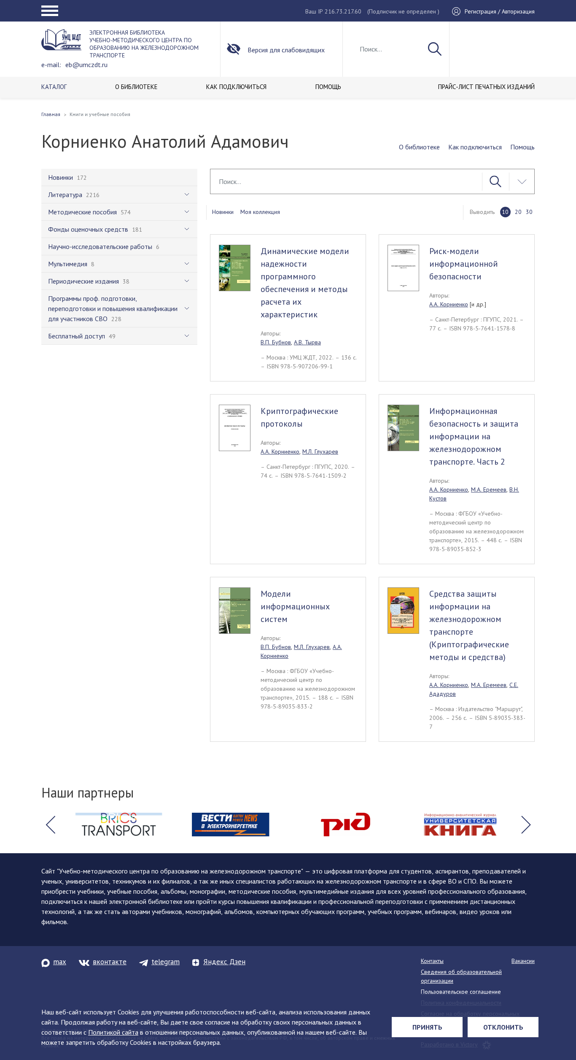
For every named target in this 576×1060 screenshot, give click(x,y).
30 (529, 212)
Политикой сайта (113, 1032)
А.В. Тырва (307, 342)
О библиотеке (419, 147)
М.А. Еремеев (488, 489)
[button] (50, 824)
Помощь (522, 147)
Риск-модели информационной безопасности (463, 264)
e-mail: (51, 64)
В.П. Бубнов (276, 342)
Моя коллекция (260, 212)
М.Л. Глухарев (320, 451)
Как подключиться (475, 147)
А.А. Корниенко (448, 304)
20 (518, 212)
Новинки (223, 212)
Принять (427, 1027)
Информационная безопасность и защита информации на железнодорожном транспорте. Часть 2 (473, 436)
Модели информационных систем (295, 606)
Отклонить (503, 1027)
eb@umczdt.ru (86, 64)
